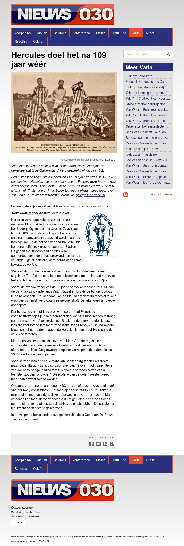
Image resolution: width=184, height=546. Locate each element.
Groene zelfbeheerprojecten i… (148, 104)
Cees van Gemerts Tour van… (147, 132)
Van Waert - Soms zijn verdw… (147, 165)
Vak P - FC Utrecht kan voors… (148, 98)
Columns (60, 32)
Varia (136, 32)
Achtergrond (81, 32)
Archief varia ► (162, 194)
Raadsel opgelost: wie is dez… (147, 137)
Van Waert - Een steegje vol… (147, 109)
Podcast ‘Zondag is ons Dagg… (148, 81)
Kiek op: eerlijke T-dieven (143, 148)
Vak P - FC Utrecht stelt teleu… (148, 120)
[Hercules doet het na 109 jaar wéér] (64, 111)
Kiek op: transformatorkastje (146, 87)
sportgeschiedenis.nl (90, 195)
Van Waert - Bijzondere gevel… (148, 176)
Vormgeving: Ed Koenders (25, 516)
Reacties (21, 41)
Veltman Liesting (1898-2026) (147, 92)
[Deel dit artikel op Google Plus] (111, 444)
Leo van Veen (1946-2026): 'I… (148, 160)
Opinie (100, 32)
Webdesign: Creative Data (25, 512)
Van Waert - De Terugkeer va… (148, 182)
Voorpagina (23, 32)
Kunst (150, 32)
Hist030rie (119, 32)
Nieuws (42, 32)
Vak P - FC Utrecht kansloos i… (148, 115)
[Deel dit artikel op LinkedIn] (104, 444)
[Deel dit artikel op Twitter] (97, 444)
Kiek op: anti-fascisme (141, 154)
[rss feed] (125, 194)
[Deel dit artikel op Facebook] (90, 444)
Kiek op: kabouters (139, 76)
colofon (18, 522)
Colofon (38, 41)
